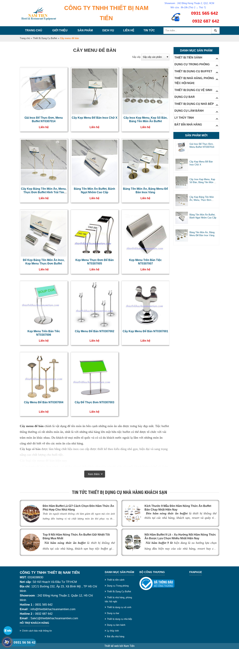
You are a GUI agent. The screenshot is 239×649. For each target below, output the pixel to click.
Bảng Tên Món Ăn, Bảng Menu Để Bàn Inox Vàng (202, 234)
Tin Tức (149, 30)
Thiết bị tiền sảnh (115, 579)
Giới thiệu (60, 30)
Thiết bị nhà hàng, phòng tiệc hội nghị (118, 599)
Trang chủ (33, 30)
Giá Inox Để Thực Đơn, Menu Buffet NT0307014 (201, 145)
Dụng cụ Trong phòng (118, 585)
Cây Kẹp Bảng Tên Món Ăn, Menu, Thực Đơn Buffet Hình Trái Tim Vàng (43, 192)
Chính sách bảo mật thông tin (37, 630)
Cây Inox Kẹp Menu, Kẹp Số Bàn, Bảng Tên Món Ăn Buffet (203, 182)
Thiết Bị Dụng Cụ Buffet (45, 38)
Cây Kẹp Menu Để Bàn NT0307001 (145, 331)
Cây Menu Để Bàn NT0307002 (94, 331)
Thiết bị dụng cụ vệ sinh (119, 607)
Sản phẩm (85, 30)
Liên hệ (128, 30)
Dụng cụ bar (113, 613)
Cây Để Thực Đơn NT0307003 (94, 402)
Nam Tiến (129, 646)
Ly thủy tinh (113, 630)
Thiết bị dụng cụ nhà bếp (119, 619)
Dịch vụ (108, 30)
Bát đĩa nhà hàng (115, 636)
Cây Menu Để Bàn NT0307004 (43, 402)
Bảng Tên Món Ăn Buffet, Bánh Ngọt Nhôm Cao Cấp (202, 216)
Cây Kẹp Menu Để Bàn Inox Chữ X (94, 117)
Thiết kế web (112, 646)
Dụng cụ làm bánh (116, 625)
